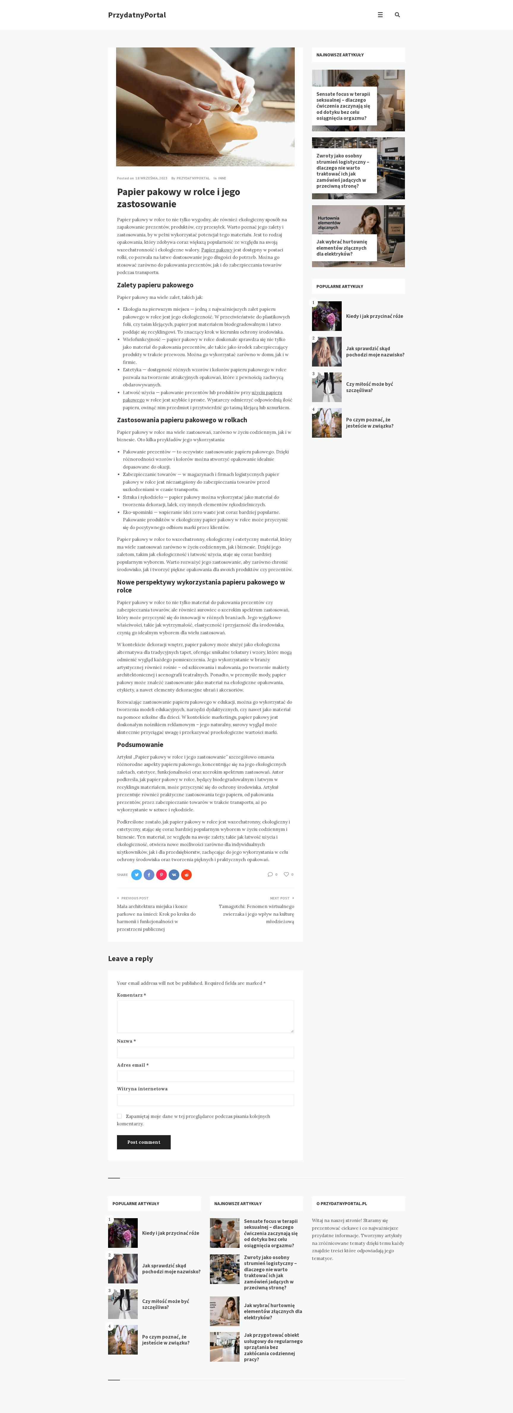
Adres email (133, 1065)
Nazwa (126, 1041)
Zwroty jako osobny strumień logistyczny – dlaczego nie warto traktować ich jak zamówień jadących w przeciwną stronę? (342, 170)
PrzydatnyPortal (137, 15)
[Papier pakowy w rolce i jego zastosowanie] (117, 150)
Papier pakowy (216, 250)
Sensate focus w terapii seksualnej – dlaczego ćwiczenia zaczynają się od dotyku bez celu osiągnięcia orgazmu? (343, 106)
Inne (222, 178)
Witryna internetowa (142, 1089)
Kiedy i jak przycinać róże (374, 316)
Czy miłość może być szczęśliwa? (369, 387)
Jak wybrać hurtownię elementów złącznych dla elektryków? (341, 247)
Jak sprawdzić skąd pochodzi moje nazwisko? (375, 351)
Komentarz (131, 995)
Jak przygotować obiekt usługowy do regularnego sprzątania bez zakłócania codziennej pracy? (273, 1347)
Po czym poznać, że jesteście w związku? (370, 422)
